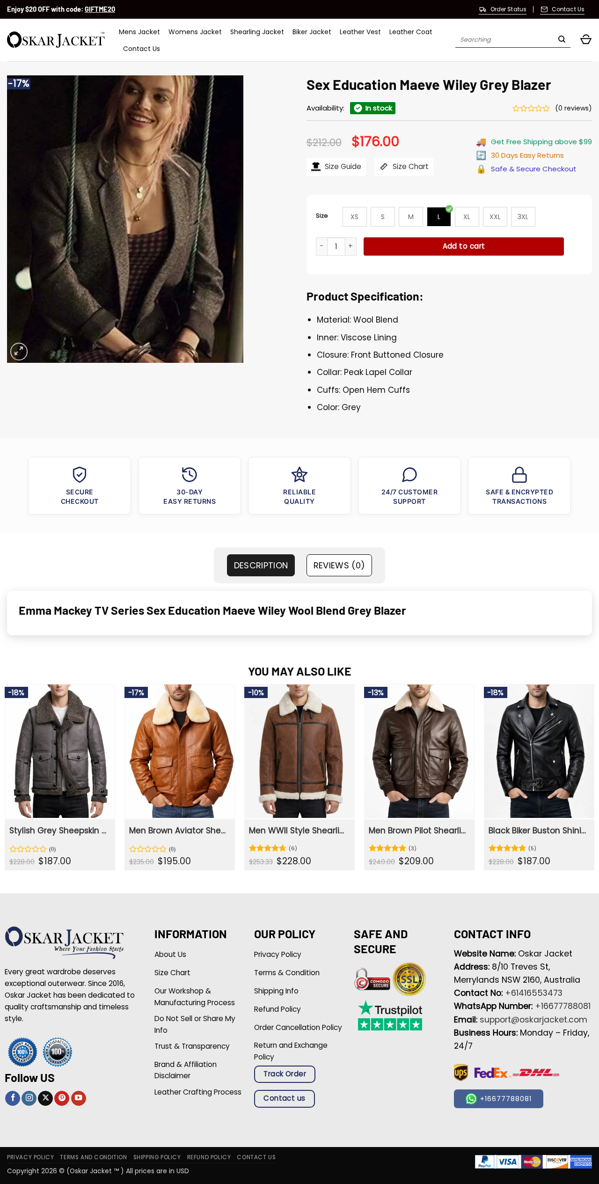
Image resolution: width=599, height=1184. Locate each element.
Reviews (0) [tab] (339, 565)
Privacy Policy (30, 1157)
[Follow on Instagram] (29, 1098)
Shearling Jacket (257, 32)
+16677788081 (563, 1006)
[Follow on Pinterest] (61, 1098)
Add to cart (464, 246)
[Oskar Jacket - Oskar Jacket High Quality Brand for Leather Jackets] (56, 40)
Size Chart (410, 166)
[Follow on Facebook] (12, 1098)
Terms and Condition (93, 1157)
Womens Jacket (195, 32)
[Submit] (562, 40)
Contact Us (141, 48)
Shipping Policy (157, 1157)
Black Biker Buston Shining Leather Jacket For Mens (538, 830)
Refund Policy (209, 1157)
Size (322, 216)
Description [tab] (261, 565)
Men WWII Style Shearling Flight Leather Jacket (298, 830)
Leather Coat (410, 32)
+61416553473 (533, 993)
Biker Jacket (311, 32)
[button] (586, 40)
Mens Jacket (139, 32)
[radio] (354, 216)
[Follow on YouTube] (78, 1098)
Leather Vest (360, 32)
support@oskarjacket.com (533, 1019)
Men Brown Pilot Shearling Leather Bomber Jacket (418, 830)
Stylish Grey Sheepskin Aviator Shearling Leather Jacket (59, 830)
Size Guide (342, 166)
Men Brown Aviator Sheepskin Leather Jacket (178, 830)
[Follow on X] (45, 1098)
